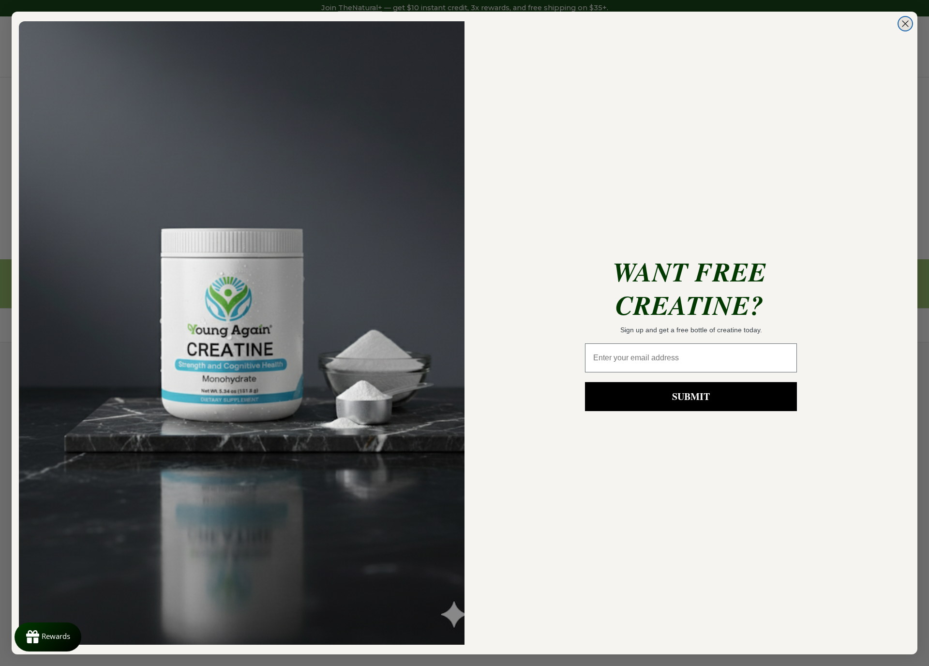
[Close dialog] (905, 23)
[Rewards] (48, 636)
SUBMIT (691, 396)
